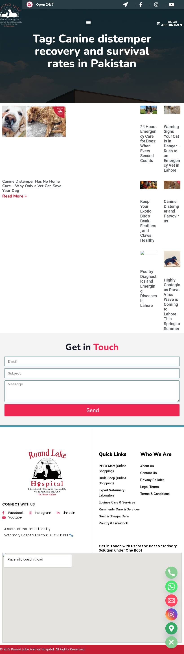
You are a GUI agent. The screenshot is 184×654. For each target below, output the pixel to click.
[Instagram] (171, 614)
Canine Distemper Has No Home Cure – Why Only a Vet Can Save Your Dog (31, 186)
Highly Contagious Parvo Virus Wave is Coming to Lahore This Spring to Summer (172, 304)
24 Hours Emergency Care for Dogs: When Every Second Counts (148, 143)
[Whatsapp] (171, 587)
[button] (88, 22)
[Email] (171, 600)
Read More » (14, 196)
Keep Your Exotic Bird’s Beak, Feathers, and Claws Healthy (148, 221)
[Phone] (171, 573)
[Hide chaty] (171, 642)
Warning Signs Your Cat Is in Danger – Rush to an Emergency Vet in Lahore (172, 148)
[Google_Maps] (171, 628)
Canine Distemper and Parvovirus (171, 211)
